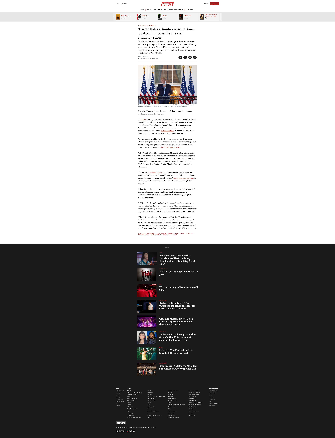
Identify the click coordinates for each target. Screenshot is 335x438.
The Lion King (192, 396)
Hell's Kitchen (151, 398)
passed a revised (167, 131)
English (129, 411)
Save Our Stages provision (171, 147)
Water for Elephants (194, 411)
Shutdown (141, 25)
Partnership (163, 300)
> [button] (221, 16)
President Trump (173, 233)
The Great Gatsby (193, 390)
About (210, 395)
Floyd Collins (130, 415)
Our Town (170, 394)
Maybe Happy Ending (153, 411)
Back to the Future (131, 400)
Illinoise (149, 402)
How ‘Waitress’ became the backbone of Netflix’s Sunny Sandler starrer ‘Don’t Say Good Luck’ (177, 259)
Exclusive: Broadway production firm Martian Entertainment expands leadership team (177, 337)
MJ (148, 409)
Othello (170, 392)
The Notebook (192, 398)
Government (151, 25)
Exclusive (162, 331)
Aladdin (129, 396)
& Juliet (129, 390)
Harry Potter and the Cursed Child (156, 396)
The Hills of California (194, 392)
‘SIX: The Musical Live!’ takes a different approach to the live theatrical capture (176, 321)
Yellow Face (192, 415)
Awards (118, 405)
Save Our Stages (143, 234)
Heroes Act (189, 233)
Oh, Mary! (150, 417)
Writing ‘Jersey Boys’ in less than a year (178, 273)
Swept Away (171, 413)
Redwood (170, 396)
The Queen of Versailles (195, 404)
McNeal (149, 413)
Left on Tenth (151, 406)
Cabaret (129, 402)
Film (161, 252)
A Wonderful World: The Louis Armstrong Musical (134, 393)
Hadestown (150, 392)
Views (149, 9)
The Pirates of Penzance (195, 402)
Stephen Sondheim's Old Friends (176, 404)
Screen (118, 403)
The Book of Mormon (173, 417)
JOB (149, 404)
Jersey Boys (163, 268)
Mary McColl (161, 233)
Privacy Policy (212, 405)
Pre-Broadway (119, 399)
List (160, 284)
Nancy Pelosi (167, 234)
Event (161, 347)
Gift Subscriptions (213, 390)
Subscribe (214, 4)
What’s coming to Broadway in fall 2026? (178, 289)
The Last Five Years (194, 394)
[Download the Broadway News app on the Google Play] (130, 431)
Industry (118, 392)
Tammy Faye (171, 415)
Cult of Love (130, 406)
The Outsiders (192, 400)
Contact (211, 397)
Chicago (129, 404)
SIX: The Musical (172, 400)
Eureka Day (130, 413)
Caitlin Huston (143, 56)
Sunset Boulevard (172, 411)
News (142, 9)
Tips (210, 401)
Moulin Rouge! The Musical (154, 415)
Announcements (120, 390)
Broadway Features (160, 9)
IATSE (182, 233)
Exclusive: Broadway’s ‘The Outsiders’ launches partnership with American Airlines (177, 306)
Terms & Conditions (214, 403)
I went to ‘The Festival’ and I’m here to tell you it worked (176, 352)
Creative (118, 395)
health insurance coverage (183, 178)
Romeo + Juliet (172, 398)
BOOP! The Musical (132, 398)
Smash (170, 402)
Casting (118, 397)
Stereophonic (171, 406)
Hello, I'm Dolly (151, 400)
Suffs (169, 409)
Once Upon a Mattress (174, 390)
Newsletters (190, 9)
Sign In (206, 3)
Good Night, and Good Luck (134, 417)
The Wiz (191, 409)
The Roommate (193, 406)
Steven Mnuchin (156, 234)
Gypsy (149, 390)
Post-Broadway (120, 401)
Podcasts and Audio (176, 9)
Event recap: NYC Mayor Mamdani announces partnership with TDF (178, 367)
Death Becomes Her (132, 409)
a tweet (144, 119)
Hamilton (150, 394)
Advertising (212, 399)
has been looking (155, 172)
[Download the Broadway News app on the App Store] (120, 431)
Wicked (190, 413)
